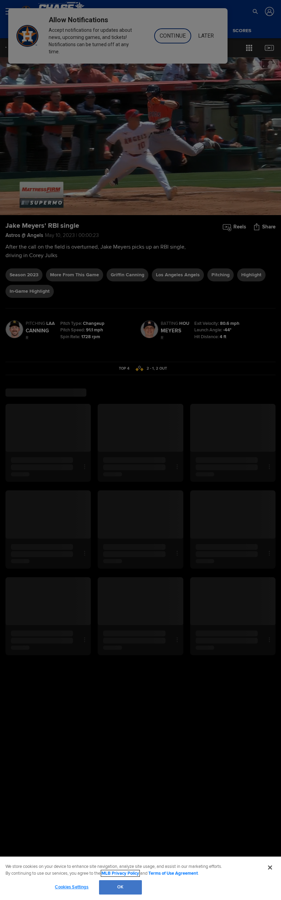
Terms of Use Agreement (173, 873)
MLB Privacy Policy (120, 873)
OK (120, 887)
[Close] (270, 867)
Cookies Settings (71, 887)
